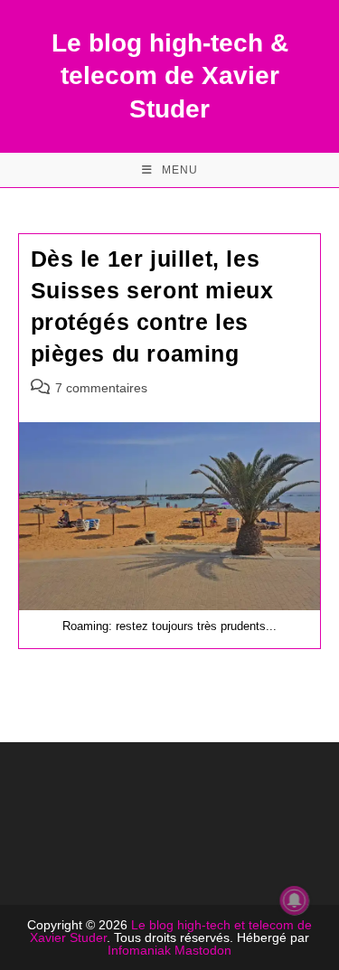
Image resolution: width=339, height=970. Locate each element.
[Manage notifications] (294, 900)
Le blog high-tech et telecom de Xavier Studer (171, 931)
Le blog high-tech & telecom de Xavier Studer (170, 76)
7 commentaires (101, 388)
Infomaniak (139, 950)
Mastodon (202, 950)
